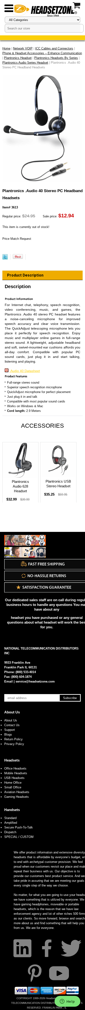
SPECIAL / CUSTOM (19, 837)
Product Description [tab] (25, 275)
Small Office (12, 787)
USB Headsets (14, 778)
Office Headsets (15, 768)
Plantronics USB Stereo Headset (58, 483)
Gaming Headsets (16, 797)
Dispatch (10, 832)
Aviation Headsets (16, 792)
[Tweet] (5, 258)
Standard (10, 818)
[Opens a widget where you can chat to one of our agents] (67, 1002)
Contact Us (12, 725)
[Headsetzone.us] (42, 10)
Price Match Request (16, 238)
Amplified (10, 822)
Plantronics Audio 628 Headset (20, 486)
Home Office (12, 782)
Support (9, 730)
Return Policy (13, 739)
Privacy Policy (14, 744)
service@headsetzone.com (35, 681)
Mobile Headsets (15, 773)
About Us (12, 712)
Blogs (8, 734)
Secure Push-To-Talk (18, 827)
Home (6, 48)
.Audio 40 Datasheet (24, 371)
